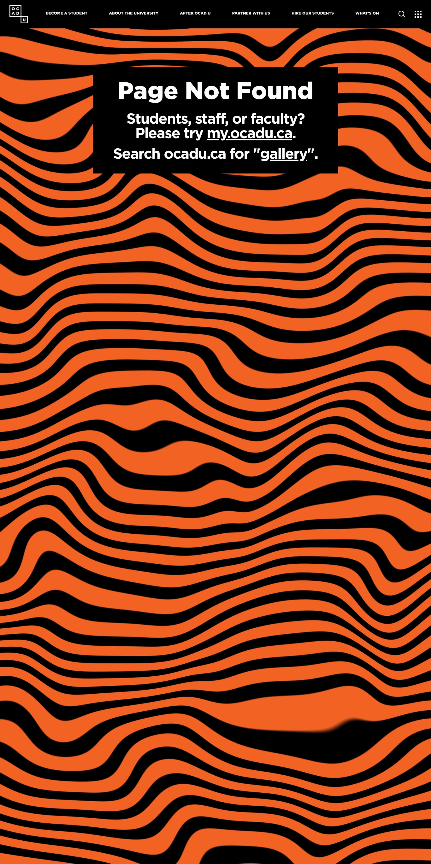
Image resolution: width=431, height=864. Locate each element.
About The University (133, 13)
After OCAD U (195, 13)
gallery (283, 153)
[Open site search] (402, 14)
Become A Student (66, 13)
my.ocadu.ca (249, 133)
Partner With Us (251, 13)
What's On (367, 13)
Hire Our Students (313, 13)
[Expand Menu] (418, 14)
